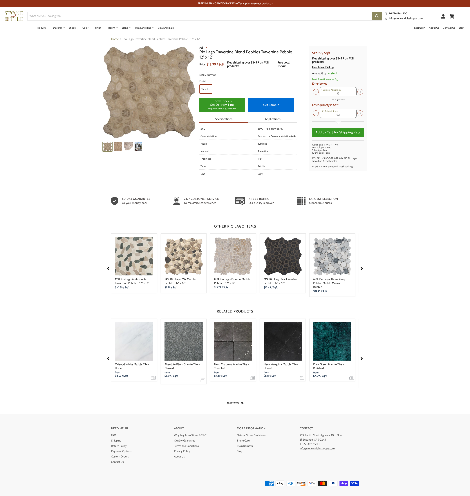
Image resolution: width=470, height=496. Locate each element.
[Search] (377, 16)
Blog (239, 451)
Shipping (116, 440)
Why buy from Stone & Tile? (190, 435)
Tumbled (205, 89)
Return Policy (119, 446)
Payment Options (121, 451)
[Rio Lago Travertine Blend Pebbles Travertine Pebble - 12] (149, 92)
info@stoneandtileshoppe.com (406, 18)
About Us (179, 456)
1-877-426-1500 (398, 13)
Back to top (233, 402)
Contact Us (117, 462)
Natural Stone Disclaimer (251, 435)
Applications (273, 119)
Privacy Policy (182, 451)
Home (115, 39)
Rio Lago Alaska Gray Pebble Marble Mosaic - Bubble (329, 283)
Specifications (223, 119)
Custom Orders (120, 456)
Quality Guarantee (184, 440)
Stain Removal (245, 446)
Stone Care (243, 440)
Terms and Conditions (186, 446)
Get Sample (271, 105)
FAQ (113, 435)
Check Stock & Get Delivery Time (222, 104)
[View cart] (451, 16)
